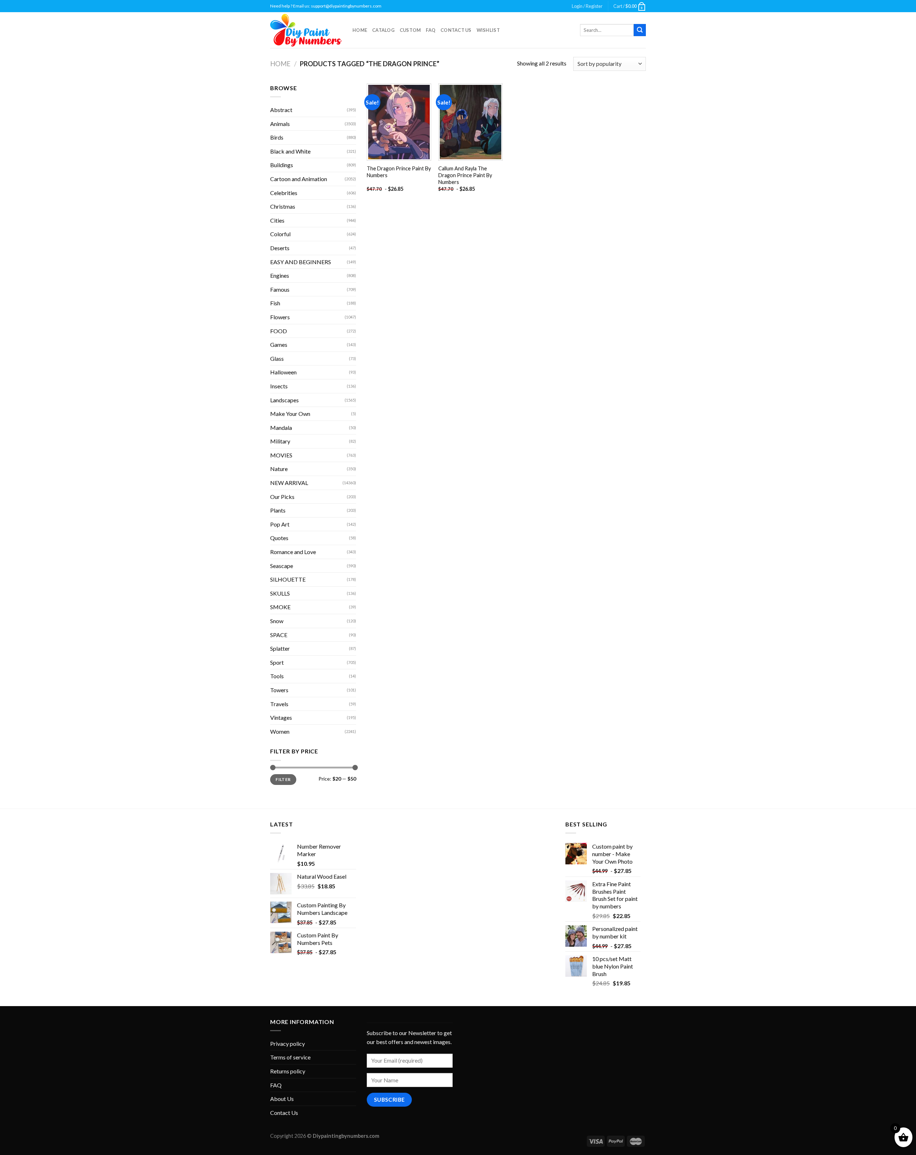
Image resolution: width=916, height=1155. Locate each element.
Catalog (383, 30)
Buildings (281, 164)
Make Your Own (290, 413)
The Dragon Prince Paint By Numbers (399, 171)
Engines (279, 275)
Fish (275, 303)
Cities (277, 220)
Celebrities (283, 192)
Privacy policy (287, 1043)
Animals (280, 123)
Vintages (281, 717)
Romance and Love (293, 551)
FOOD (278, 330)
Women (279, 731)
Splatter (280, 648)
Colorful (280, 233)
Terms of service (290, 1057)
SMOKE (280, 606)
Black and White (290, 151)
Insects (279, 386)
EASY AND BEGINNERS (300, 261)
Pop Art (279, 524)
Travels (279, 703)
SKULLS (280, 593)
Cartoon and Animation (298, 178)
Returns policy (287, 1071)
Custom (410, 30)
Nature (279, 468)
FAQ (430, 30)
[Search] (640, 30)
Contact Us (456, 30)
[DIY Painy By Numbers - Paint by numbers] (306, 30)
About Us (282, 1098)
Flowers (280, 317)
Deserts (279, 247)
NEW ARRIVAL (289, 482)
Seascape (281, 565)
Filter (283, 779)
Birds (276, 137)
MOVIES (281, 455)
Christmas (282, 206)
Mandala (281, 427)
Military (280, 441)
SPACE (278, 634)
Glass (277, 358)
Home (359, 30)
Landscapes (284, 400)
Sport (277, 662)
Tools (277, 676)
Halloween (283, 372)
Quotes (279, 537)
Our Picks (282, 496)
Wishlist (488, 30)
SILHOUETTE (288, 579)
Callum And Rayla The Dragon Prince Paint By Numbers (465, 175)
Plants (278, 510)
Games (278, 344)
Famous (279, 289)
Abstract (281, 109)
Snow (276, 620)
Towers (279, 689)
